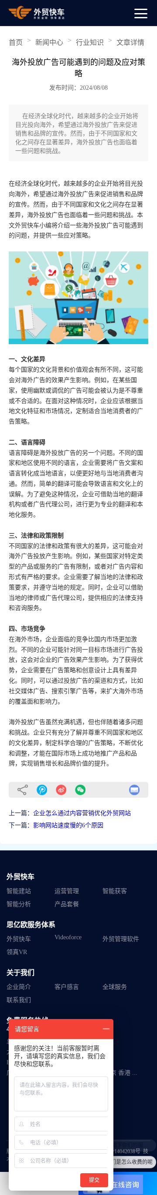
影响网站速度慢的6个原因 (68, 825)
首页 (16, 42)
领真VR (17, 952)
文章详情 (130, 42)
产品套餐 (67, 904)
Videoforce (68, 937)
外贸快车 (19, 939)
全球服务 (114, 987)
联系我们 (19, 1000)
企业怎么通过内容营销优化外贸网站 (82, 813)
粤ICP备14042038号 (118, 1151)
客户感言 (67, 987)
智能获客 (114, 891)
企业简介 (19, 987)
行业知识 (90, 42)
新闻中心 (49, 42)
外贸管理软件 (120, 939)
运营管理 (67, 891)
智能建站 (19, 891)
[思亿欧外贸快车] (37, 12)
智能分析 (19, 904)
